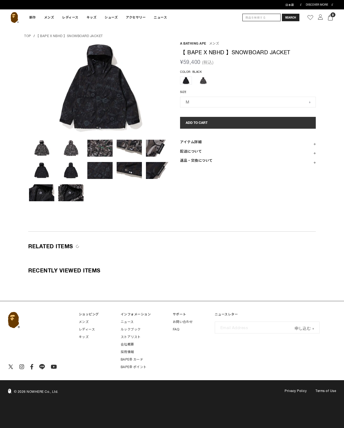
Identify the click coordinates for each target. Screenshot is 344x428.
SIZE (183, 92)
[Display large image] (100, 87)
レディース (70, 17)
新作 (32, 17)
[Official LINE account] (42, 366)
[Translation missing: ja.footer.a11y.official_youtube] (54, 366)
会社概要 (127, 344)
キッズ (92, 17)
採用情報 (127, 352)
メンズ (49, 17)
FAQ (176, 329)
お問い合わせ (183, 322)
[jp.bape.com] (15, 17)
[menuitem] (32, 17)
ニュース (160, 17)
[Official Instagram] (21, 366)
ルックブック (131, 329)
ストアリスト (131, 337)
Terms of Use (326, 391)
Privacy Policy (296, 391)
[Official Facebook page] (32, 366)
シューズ (111, 17)
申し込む (303, 328)
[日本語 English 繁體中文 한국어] (293, 4)
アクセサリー (136, 17)
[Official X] (10, 366)
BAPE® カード (132, 359)
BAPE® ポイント (134, 367)
